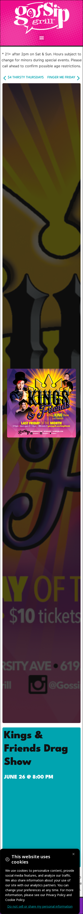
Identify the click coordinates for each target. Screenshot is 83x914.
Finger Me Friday (61, 77)
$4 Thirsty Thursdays (25, 77)
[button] (41, 37)
